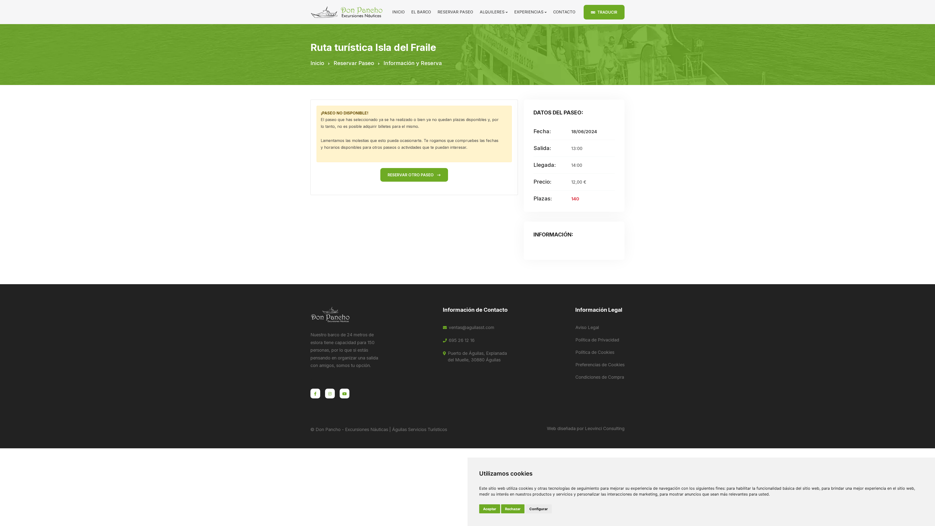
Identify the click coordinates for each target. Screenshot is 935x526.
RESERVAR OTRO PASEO (411, 174)
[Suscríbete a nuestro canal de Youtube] (344, 393)
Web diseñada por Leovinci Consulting (586, 428)
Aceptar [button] (489, 509)
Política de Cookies (594, 352)
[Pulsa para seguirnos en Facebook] (315, 393)
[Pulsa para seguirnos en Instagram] (330, 393)
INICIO (398, 11)
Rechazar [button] (513, 509)
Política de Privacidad (597, 339)
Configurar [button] (538, 509)
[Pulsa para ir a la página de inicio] (347, 11)
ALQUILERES (492, 11)
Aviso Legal (587, 327)
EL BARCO (421, 11)
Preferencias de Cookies (600, 364)
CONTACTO (564, 11)
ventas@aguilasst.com (471, 327)
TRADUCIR (606, 12)
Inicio (317, 63)
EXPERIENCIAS (528, 11)
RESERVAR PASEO (455, 11)
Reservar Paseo (354, 63)
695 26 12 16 (462, 340)
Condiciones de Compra (599, 377)
